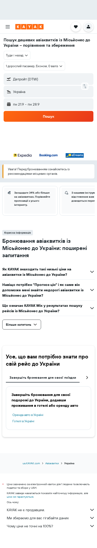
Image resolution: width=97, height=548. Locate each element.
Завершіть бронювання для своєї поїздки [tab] (42, 378)
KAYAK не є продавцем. (26, 510)
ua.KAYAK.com (31, 463)
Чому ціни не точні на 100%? (30, 526)
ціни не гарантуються (20, 496)
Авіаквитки (52, 463)
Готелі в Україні (23, 421)
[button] (8, 27)
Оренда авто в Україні (27, 415)
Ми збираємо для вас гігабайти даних (38, 518)
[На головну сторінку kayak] (29, 26)
